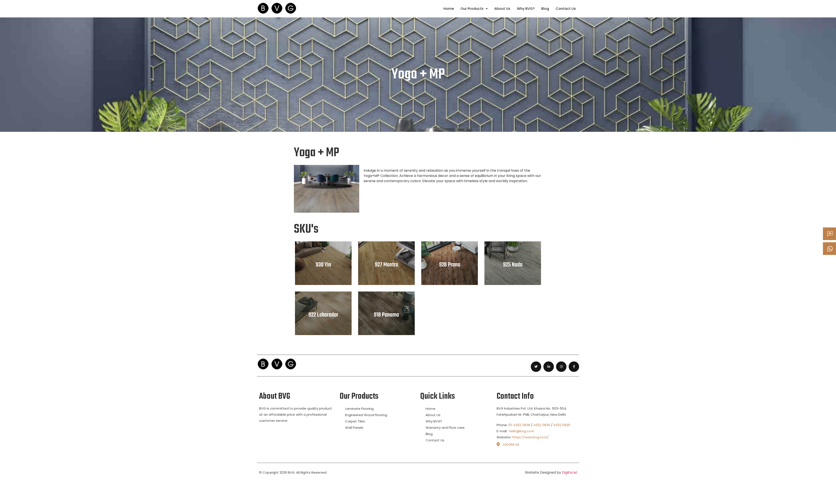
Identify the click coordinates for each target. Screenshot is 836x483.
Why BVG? (526, 8)
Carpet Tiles (355, 421)
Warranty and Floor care (445, 427)
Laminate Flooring (359, 408)
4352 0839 (541, 425)
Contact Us (566, 8)
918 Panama (386, 315)
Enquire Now (835, 234)
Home (448, 8)
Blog (545, 8)
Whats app (835, 249)
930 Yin (323, 265)
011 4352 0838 (519, 425)
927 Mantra (386, 265)
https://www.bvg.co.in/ (530, 437)
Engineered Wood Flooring (366, 415)
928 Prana (449, 265)
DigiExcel (569, 472)
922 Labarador (323, 315)
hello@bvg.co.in (521, 431)
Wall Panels (354, 427)
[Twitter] (536, 366)
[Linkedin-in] (548, 366)
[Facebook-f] (574, 366)
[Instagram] (561, 366)
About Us (502, 8)
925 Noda (512, 265)
